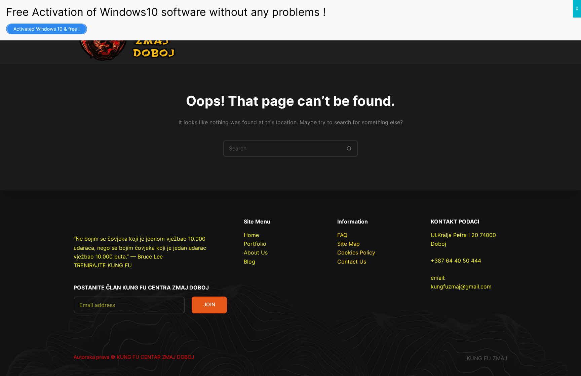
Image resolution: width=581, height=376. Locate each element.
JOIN (209, 304)
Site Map (348, 243)
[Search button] (349, 148)
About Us (256, 252)
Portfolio (255, 243)
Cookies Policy (356, 252)
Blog (249, 261)
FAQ (342, 235)
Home (251, 235)
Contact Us (351, 261)
